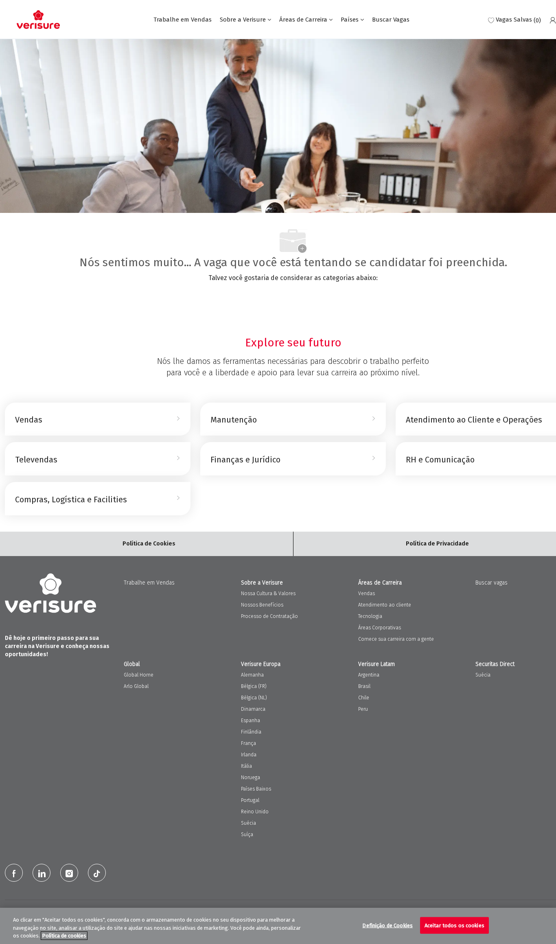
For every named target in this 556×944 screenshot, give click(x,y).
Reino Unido (255, 812)
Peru (363, 709)
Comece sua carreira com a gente (396, 639)
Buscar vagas (491, 582)
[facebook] (14, 873)
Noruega (250, 777)
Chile (363, 698)
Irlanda (248, 755)
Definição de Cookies (387, 925)
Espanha (250, 720)
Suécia (248, 823)
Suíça (247, 834)
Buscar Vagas (390, 20)
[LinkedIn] (41, 873)
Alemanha (252, 675)
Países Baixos (256, 789)
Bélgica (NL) (254, 698)
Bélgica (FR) (254, 686)
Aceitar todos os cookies (454, 925)
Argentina (368, 675)
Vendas (366, 593)
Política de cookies (64, 936)
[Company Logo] (38, 19)
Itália (246, 766)
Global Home (138, 675)
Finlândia (251, 732)
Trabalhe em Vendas (182, 20)
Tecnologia (370, 616)
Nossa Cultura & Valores (268, 593)
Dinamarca (253, 709)
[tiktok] (97, 873)
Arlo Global (136, 686)
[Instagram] (69, 873)
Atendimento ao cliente (384, 605)
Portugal (250, 800)
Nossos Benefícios (262, 605)
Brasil (364, 686)
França (248, 743)
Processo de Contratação (269, 616)
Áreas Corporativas (379, 628)
